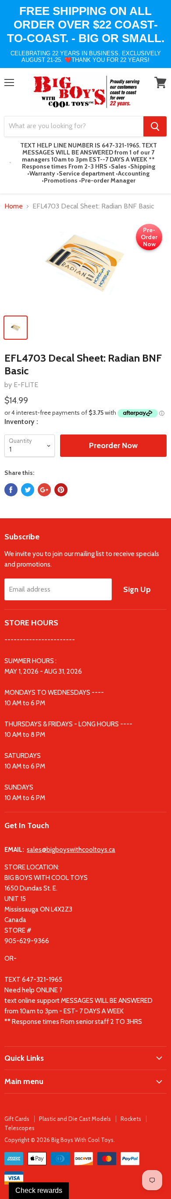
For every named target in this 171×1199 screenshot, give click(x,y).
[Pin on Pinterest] (61, 489)
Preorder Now (113, 445)
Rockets (131, 1118)
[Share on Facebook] (11, 489)
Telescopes (19, 1127)
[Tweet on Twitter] (27, 489)
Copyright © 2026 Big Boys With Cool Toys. (59, 1139)
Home (13, 206)
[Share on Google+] (44, 489)
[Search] (155, 126)
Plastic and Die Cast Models (75, 1118)
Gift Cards (16, 1118)
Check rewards (38, 1190)
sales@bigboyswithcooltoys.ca (71, 850)
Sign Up (137, 589)
